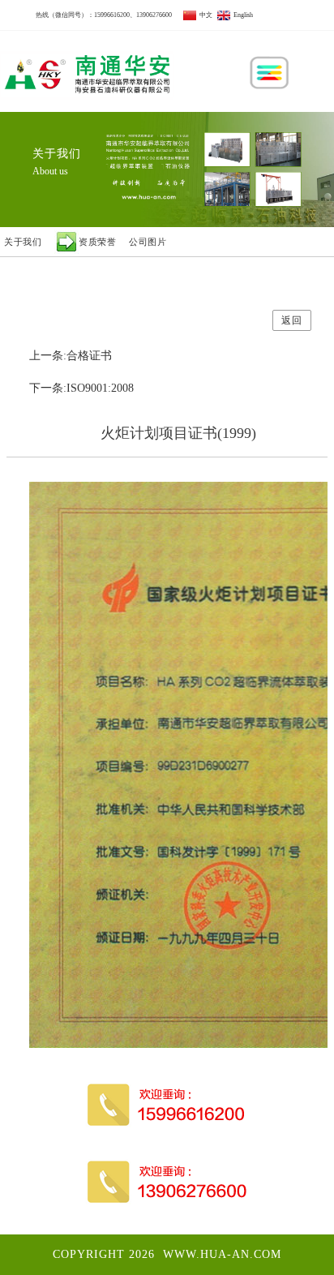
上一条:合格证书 (70, 356)
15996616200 (112, 15)
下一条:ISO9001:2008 (81, 388)
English (241, 15)
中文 (204, 15)
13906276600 (154, 15)
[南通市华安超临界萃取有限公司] (86, 71)
